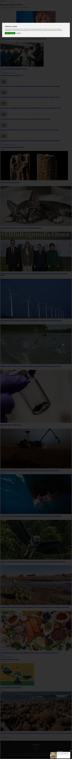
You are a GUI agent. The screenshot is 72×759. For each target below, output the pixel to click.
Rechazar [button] (12, 33)
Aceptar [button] (7, 33)
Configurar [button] (18, 33)
